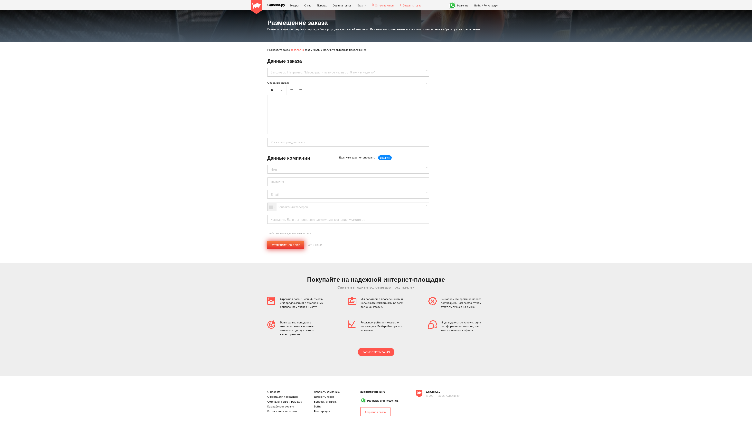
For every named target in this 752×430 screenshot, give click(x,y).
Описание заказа (278, 82)
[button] (272, 90)
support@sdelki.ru (372, 392)
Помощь (322, 5)
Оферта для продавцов (282, 396)
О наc (307, 5)
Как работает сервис (280, 406)
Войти (477, 5)
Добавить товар (412, 5)
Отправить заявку (286, 245)
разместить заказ (376, 352)
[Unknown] (272, 207)
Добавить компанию (327, 392)
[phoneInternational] (348, 207)
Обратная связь (342, 5)
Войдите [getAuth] (385, 157)
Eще (360, 5)
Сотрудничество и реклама (284, 401)
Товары (294, 5)
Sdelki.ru (256, 7)
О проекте (273, 392)
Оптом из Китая (384, 5)
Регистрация (491, 5)
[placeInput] (348, 142)
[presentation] (348, 114)
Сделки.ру (276, 4)
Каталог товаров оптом (282, 411)
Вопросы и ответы (325, 401)
